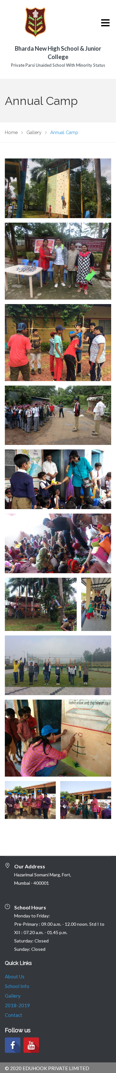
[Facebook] (12, 1045)
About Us (14, 976)
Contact (13, 1015)
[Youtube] (31, 1045)
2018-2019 (17, 1005)
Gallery (13, 996)
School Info (17, 986)
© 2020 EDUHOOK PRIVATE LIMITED (47, 1068)
